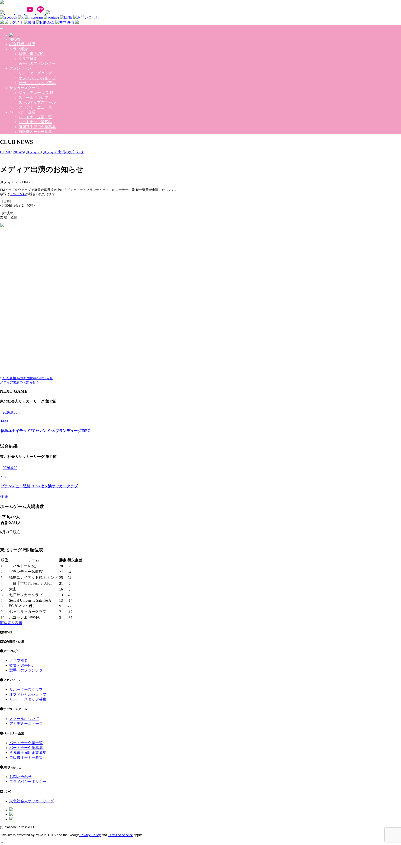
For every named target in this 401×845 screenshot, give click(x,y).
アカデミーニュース (35, 107)
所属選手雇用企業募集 (37, 127)
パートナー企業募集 (35, 122)
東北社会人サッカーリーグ (31, 801)
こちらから (18, 194)
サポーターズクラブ (35, 73)
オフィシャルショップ (37, 78)
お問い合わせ (20, 777)
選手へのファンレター (37, 63)
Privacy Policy (90, 835)
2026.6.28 (10, 468)
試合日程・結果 (22, 44)
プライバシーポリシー (27, 782)
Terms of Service (120, 835)
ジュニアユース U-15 (36, 93)
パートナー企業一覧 (35, 117)
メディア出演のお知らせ (18, 382)
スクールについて (33, 98)
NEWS (14, 40)
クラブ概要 (28, 59)
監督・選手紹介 (32, 54)
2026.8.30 (10, 412)
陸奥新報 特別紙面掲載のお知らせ (27, 378)
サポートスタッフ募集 (37, 83)
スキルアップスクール (37, 102)
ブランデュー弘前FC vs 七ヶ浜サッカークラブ (39, 486)
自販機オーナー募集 (35, 132)
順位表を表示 (11, 623)
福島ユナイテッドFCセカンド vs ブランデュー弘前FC (45, 431)
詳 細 (4, 496)
